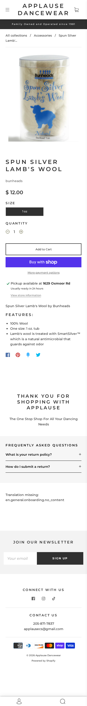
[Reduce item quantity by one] (8, 232)
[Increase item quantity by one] (21, 232)
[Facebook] (8, 355)
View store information (26, 295)
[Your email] (20, 558)
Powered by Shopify (43, 660)
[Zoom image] (44, 98)
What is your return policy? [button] (29, 454)
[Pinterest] (18, 355)
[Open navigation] (11, 9)
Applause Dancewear (43, 9)
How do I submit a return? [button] (28, 467)
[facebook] (33, 599)
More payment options (44, 272)
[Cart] (76, 9)
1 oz (24, 211)
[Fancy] (28, 355)
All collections (16, 35)
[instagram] (44, 599)
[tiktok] (54, 599)
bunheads (14, 181)
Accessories (43, 35)
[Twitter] (38, 355)
